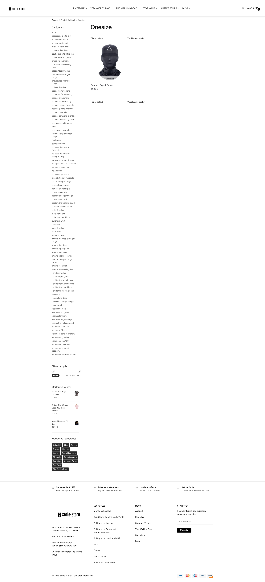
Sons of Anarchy (70, 457)
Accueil (55, 20)
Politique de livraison (104, 523)
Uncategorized (58, 305)
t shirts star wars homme (63, 284)
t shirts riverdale (59, 273)
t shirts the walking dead (63, 291)
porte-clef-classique (61, 188)
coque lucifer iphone (61, 91)
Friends (56, 449)
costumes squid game (62, 123)
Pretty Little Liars (68, 453)
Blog (137, 541)
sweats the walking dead (63, 269)
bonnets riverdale (59, 50)
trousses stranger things (63, 301)
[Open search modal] (244, 8)
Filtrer (55, 376)
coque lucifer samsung (62, 94)
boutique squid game (61, 57)
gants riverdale (58, 143)
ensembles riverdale (61, 130)
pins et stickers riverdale (63, 178)
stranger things (58, 235)
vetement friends (59, 330)
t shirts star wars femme (62, 280)
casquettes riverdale (61, 71)
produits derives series (62, 206)
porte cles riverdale (60, 185)
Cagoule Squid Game (102, 85)
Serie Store (65, 575)
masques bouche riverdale (64, 163)
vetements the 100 (60, 341)
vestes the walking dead (63, 323)
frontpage (56, 140)
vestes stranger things (62, 319)
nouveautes (57, 171)
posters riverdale (59, 192)
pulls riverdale (58, 210)
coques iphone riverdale (62, 108)
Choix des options (109, 94)
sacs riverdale (58, 228)
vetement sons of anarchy (63, 334)
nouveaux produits (60, 174)
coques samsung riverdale (63, 116)
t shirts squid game (60, 276)
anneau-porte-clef (60, 43)
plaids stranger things (61, 181)
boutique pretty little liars (63, 54)
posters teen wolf (59, 199)
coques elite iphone (60, 98)
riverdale (56, 224)
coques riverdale (59, 112)
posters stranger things (62, 196)
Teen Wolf (57, 465)
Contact (97, 550)
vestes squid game (60, 312)
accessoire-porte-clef (61, 36)
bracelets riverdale (60, 61)
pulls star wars (58, 213)
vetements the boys (61, 344)
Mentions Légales (102, 511)
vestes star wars (59, 316)
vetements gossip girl (61, 337)
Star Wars (57, 461)
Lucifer (56, 453)
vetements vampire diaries (64, 354)
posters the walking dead (63, 203)
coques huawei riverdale (63, 105)
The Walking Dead (60, 469)
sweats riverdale (59, 245)
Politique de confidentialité (107, 538)
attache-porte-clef (60, 46)
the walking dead (59, 298)
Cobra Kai (57, 445)
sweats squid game (60, 248)
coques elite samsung (61, 101)
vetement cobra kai (60, 326)
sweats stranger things (62, 256)
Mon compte (100, 556)
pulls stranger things (61, 217)
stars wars (56, 231)
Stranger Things (70, 461)
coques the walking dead (63, 119)
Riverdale (57, 457)
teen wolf (56, 294)
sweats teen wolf (59, 266)
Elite (66, 445)
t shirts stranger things (62, 287)
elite (53, 126)
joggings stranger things (63, 160)
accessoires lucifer (60, 39)
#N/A (54, 32)
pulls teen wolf (58, 221)
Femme (74, 445)
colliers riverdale (59, 87)
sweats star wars (59, 252)
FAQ (95, 544)
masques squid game (61, 167)
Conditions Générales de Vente (109, 517)
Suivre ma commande (104, 562)
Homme (65, 449)
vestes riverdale (59, 309)
